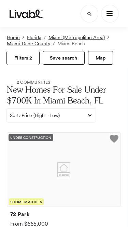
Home (13, 37)
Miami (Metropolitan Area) (76, 37)
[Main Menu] (109, 13)
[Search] (89, 13)
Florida (34, 37)
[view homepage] (26, 14)
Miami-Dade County (28, 43)
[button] (114, 139)
